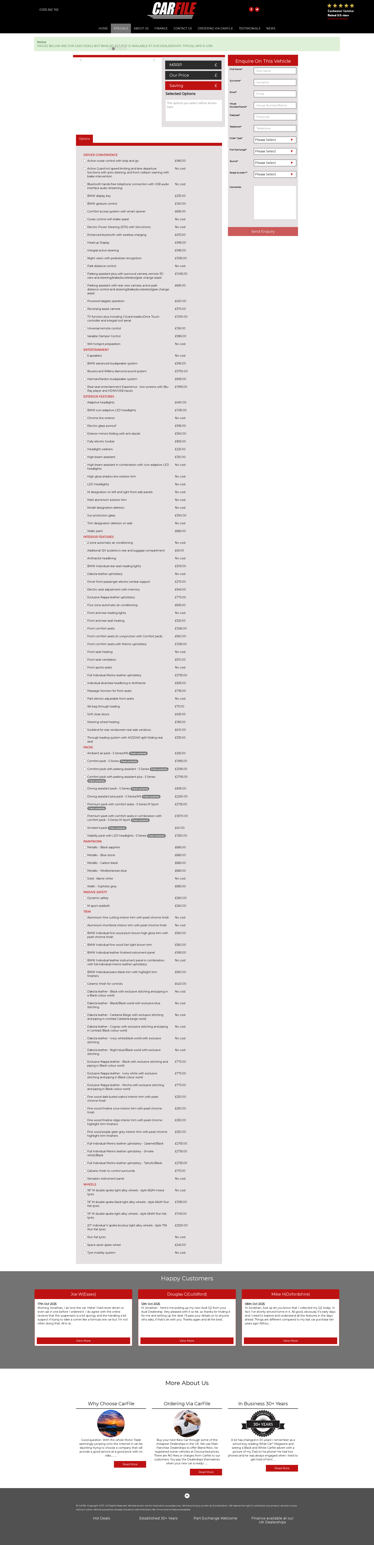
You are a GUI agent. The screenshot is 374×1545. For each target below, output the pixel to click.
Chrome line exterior (101, 418)
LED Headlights (98, 484)
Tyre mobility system (101, 1252)
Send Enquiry (263, 231)
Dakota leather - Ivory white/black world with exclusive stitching (124, 1040)
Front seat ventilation (101, 659)
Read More (130, 1464)
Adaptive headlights (100, 402)
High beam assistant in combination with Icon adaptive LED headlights (128, 466)
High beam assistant (101, 457)
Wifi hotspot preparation (103, 344)
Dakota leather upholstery (105, 574)
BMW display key (99, 196)
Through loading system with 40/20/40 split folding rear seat (125, 739)
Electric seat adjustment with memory (113, 589)
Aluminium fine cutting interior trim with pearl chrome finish (128, 917)
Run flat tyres (96, 1237)
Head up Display (98, 242)
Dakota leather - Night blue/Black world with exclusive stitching (124, 1052)
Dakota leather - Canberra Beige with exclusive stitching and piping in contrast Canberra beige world (125, 1017)
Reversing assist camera (103, 309)
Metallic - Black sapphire (103, 847)
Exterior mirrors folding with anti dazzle (113, 433)
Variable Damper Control (104, 336)
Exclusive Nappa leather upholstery (111, 597)
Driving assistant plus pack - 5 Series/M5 (123, 796)
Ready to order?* (238, 172)
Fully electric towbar (101, 441)
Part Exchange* (238, 149)
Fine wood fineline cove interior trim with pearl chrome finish (124, 1110)
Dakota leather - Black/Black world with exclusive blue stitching (123, 1005)
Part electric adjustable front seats (110, 698)
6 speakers (94, 355)
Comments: (235, 187)
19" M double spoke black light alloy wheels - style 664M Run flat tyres (128, 1204)
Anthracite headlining (101, 558)
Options (84, 139)
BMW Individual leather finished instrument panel (121, 952)
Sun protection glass (101, 515)
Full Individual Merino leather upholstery (114, 675)
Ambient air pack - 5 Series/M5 (116, 753)
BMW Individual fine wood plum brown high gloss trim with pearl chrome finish (127, 935)
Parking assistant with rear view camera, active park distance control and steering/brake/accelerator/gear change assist (128, 289)
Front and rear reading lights (106, 613)
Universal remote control (104, 328)
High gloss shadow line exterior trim (111, 476)
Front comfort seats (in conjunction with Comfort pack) (124, 636)
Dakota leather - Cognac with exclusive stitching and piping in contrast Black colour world (127, 1028)
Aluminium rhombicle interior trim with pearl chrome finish (127, 925)
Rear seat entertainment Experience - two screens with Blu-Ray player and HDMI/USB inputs (128, 388)
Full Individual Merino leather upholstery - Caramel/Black (125, 1143)
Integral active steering (103, 250)
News (270, 28)
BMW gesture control (102, 203)
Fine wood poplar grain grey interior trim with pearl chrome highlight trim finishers (127, 1134)
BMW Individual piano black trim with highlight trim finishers (122, 974)
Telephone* (236, 126)
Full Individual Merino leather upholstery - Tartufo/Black (124, 1163)
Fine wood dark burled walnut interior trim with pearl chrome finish (122, 1098)
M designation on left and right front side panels (120, 492)
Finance (161, 28)
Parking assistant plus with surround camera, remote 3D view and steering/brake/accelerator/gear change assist (125, 275)
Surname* (235, 80)
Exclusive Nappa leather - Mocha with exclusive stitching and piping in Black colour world (125, 1087)
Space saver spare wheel (104, 1245)
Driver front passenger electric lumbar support (118, 581)
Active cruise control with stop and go (113, 161)
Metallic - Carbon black (102, 863)
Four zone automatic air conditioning (112, 605)
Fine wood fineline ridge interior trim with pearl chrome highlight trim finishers (124, 1122)
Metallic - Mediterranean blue (107, 870)
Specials (121, 28)
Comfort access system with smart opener (116, 211)
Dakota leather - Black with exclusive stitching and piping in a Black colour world (127, 993)
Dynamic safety (97, 898)
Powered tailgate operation (105, 301)
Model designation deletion (105, 507)
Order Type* (236, 138)
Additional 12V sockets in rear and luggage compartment (126, 550)
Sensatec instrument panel (105, 1178)
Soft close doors (98, 714)
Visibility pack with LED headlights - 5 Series (125, 835)
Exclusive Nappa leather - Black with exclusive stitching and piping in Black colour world (127, 1063)
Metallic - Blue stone (101, 855)
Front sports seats (99, 667)
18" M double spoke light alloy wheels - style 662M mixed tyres (125, 1192)
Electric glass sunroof (101, 426)
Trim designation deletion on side (109, 523)
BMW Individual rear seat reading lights (114, 566)
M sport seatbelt (98, 906)
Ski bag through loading (103, 706)
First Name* (236, 69)
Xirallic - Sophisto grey (102, 886)
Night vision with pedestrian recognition (114, 258)
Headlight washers (100, 449)
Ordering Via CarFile (215, 28)
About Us (141, 28)
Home (103, 28)
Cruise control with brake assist (108, 219)
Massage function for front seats (109, 691)
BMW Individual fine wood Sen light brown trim (119, 945)
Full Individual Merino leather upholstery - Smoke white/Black (120, 1153)
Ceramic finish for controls (105, 984)
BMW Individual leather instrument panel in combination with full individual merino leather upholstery (125, 962)
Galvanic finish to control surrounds (111, 1171)
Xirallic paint (95, 531)
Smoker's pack (106, 828)
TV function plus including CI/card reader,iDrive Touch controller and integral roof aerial (123, 318)
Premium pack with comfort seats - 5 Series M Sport (123, 806)
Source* (234, 161)
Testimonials (249, 28)
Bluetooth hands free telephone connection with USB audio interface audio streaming (128, 186)
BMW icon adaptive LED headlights (111, 410)
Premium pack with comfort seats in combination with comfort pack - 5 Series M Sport (124, 818)
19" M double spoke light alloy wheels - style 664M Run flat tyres (127, 1215)
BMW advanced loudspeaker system (112, 363)
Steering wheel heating (103, 722)
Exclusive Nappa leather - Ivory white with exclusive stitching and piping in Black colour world (122, 1075)
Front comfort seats (101, 628)
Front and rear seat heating (105, 620)
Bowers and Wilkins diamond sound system (117, 371)
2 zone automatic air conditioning (110, 542)
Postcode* (235, 115)
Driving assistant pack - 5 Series (117, 788)
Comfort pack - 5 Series (112, 761)
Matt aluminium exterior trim (107, 500)
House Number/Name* (238, 105)
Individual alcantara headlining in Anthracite (116, 683)
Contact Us (183, 28)
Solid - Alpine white (100, 878)
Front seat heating (100, 652)
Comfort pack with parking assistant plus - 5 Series (121, 778)
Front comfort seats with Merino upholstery (117, 644)
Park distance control (101, 266)
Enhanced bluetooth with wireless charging (116, 235)
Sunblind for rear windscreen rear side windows (119, 730)
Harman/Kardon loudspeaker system (112, 379)
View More (83, 1341)
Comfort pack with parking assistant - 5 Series (127, 769)
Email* (233, 92)
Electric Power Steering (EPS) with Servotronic (119, 227)
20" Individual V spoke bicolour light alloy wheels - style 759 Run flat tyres (127, 1227)
